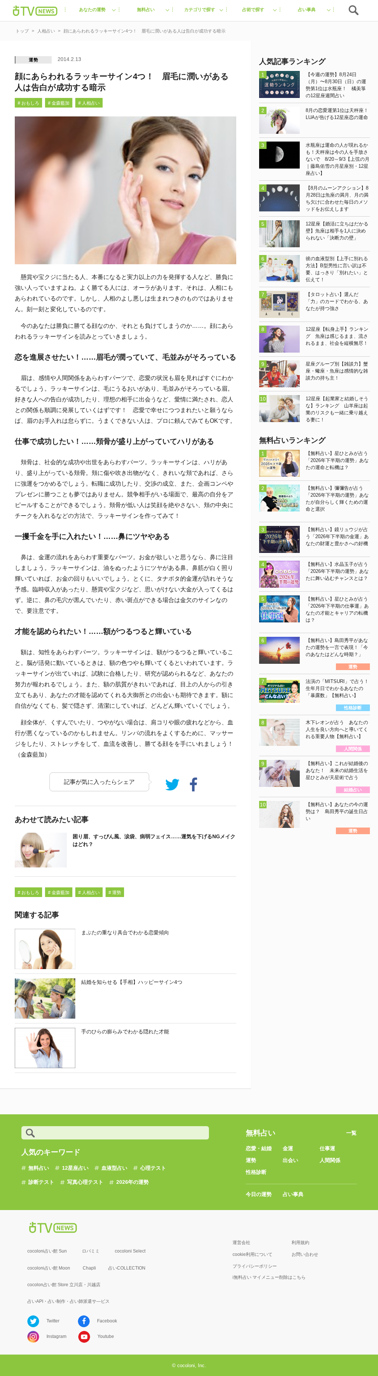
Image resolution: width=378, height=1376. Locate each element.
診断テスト (41, 1182)
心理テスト (153, 1168)
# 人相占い (89, 103)
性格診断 (256, 1172)
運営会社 (241, 1242)
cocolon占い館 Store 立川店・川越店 (63, 1284)
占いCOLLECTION (126, 1268)
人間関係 (330, 1160)
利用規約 (300, 1242)
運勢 (33, 59)
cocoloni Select (130, 1251)
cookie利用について (252, 1254)
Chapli (89, 1268)
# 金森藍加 (58, 103)
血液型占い (114, 1168)
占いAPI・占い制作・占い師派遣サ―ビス (68, 1301)
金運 (288, 1148)
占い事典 (293, 1194)
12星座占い (75, 1168)
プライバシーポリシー (255, 1266)
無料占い (38, 1168)
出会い (290, 1160)
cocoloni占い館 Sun (47, 1251)
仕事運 (327, 1148)
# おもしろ (28, 103)
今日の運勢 (259, 1194)
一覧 (351, 1133)
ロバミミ (91, 1251)
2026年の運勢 (132, 1182)
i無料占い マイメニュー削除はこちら (269, 1277)
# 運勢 (115, 892)
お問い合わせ (305, 1254)
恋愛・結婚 (259, 1148)
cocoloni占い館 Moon (48, 1268)
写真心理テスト (85, 1182)
